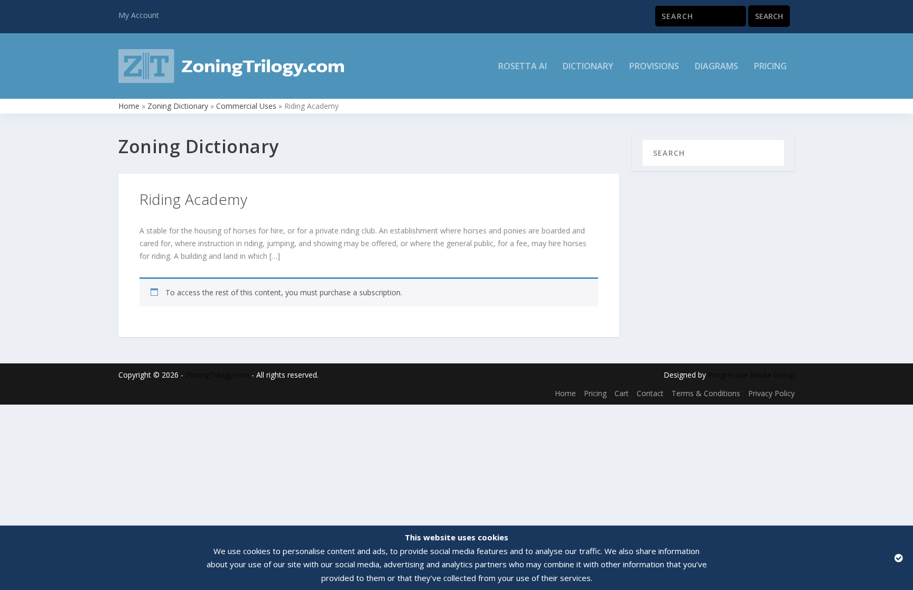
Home (128, 106)
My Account (138, 15)
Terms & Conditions (706, 393)
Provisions (654, 67)
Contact (650, 393)
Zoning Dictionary (177, 106)
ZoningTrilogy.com (217, 375)
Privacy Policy (771, 393)
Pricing (770, 67)
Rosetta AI (522, 67)
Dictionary (588, 67)
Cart (621, 393)
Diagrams (716, 67)
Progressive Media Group (751, 375)
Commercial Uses (246, 106)
